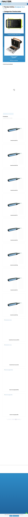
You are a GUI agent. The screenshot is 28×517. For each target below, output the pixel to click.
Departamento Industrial (6, 490)
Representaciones (5, 491)
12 (13, 419)
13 (14, 419)
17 (19, 419)
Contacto (4, 495)
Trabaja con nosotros (6, 506)
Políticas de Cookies (6, 499)
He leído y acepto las (10, 442)
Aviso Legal (4, 500)
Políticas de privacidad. (13, 442)
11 (12, 419)
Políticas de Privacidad (6, 498)
